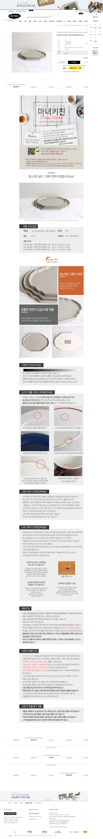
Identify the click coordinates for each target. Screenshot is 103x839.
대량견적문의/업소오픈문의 (21, 11)
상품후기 (99, 34)
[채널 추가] (80, 68)
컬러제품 (73, 25)
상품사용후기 (34, 87)
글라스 (40, 21)
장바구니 (63, 62)
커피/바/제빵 (51, 21)
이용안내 (21, 803)
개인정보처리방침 (28, 803)
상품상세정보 (16, 86)
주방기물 (69, 21)
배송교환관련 (69, 87)
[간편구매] (73, 68)
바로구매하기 (74, 62)
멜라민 (30, 21)
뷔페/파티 (75, 21)
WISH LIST (95, 17)
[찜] (83, 68)
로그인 (76, 11)
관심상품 (86, 62)
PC (64, 21)
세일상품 (80, 21)
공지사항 (91, 27)
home (58, 25)
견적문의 (91, 40)
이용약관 (15, 803)
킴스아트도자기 (67, 25)
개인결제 (86, 21)
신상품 (20, 21)
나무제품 (45, 21)
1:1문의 (95, 34)
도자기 (25, 21)
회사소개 (10, 803)
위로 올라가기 (86, 87)
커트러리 (35, 21)
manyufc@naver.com (64, 820)
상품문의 (91, 34)
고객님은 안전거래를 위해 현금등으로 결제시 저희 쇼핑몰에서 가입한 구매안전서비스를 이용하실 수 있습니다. (35, 835)
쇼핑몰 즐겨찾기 (11, 11)
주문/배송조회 (86, 11)
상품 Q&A (51, 87)
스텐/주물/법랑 (59, 21)
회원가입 (81, 11)
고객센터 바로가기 (38, 803)
